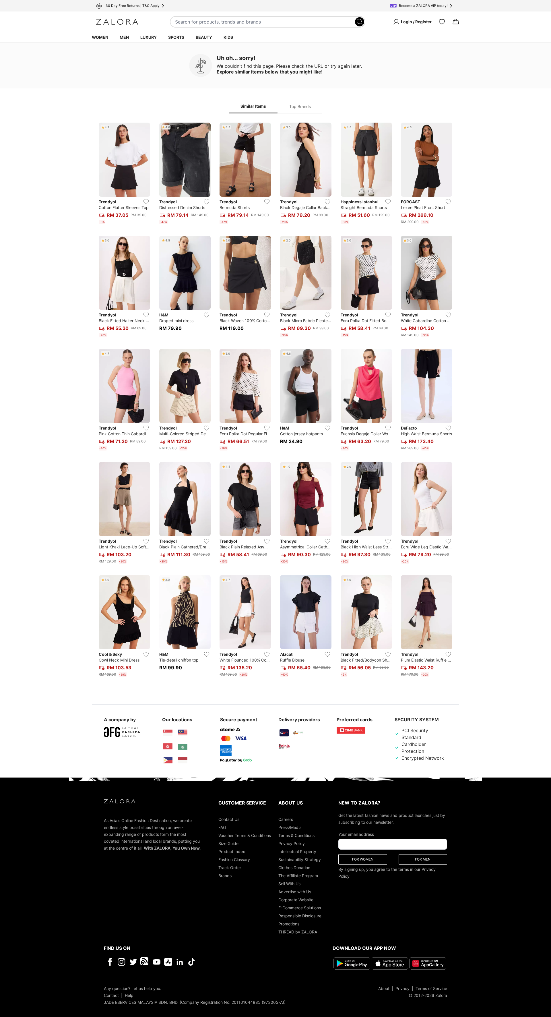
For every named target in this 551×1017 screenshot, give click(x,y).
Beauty (204, 37)
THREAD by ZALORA (297, 931)
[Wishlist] (442, 21)
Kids (228, 37)
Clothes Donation (294, 867)
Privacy (402, 988)
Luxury (148, 37)
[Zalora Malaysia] (183, 732)
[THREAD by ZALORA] (145, 962)
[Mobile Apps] (168, 962)
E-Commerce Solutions (299, 907)
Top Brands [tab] (300, 106)
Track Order (229, 867)
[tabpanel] (275, 400)
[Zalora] (117, 22)
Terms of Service (431, 988)
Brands (225, 875)
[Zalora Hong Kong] (168, 746)
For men (422, 859)
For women (362, 859)
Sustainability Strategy (299, 859)
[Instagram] (121, 962)
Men (124, 37)
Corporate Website (295, 899)
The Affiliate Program (298, 875)
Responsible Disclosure (299, 915)
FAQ (222, 827)
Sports (176, 37)
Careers (285, 819)
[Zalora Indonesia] (183, 760)
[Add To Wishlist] (146, 202)
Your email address (356, 834)
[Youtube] (156, 962)
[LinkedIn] (180, 962)
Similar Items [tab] (253, 106)
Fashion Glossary (234, 859)
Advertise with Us (294, 891)
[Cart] (455, 21)
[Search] (359, 21)
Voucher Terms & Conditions (244, 835)
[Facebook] (110, 962)
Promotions (288, 923)
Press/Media (290, 827)
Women (100, 37)
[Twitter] (133, 962)
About (383, 988)
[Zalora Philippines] (168, 760)
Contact (111, 995)
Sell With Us (289, 883)
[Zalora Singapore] (168, 732)
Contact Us (228, 819)
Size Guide (228, 843)
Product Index (231, 851)
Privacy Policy (291, 843)
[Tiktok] (229, 962)
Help (129, 995)
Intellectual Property (297, 851)
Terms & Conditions (296, 835)
